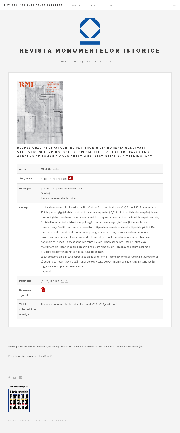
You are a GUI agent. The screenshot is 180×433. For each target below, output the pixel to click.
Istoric (111, 5)
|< (42, 280)
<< (47, 280)
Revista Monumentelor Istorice (33, 5)
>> (62, 280)
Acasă (76, 5)
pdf (142, 346)
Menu (174, 5)
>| (66, 280)
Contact (93, 5)
